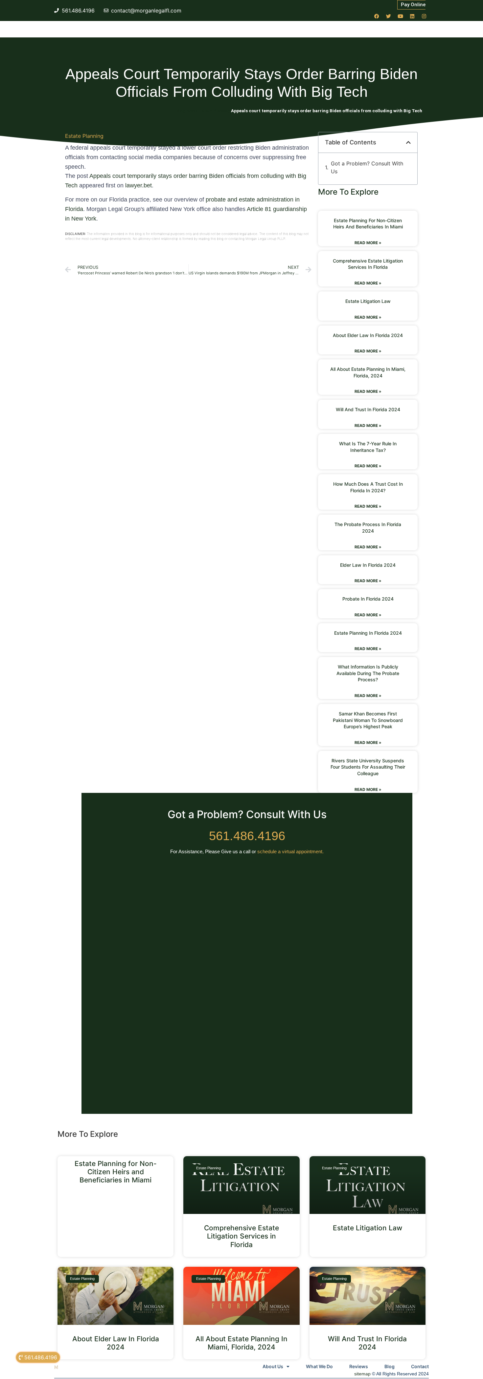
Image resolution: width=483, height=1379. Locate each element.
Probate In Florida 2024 (368, 599)
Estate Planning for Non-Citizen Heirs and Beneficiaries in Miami (116, 1171)
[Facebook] (376, 16)
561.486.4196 (247, 836)
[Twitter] (388, 16)
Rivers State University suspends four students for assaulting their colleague (368, 767)
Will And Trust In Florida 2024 (368, 409)
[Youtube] (400, 16)
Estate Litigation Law (368, 301)
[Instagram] (424, 16)
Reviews (358, 1366)
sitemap (362, 1373)
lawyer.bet (138, 185)
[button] (408, 142)
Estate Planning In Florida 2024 (368, 633)
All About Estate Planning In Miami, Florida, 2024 (242, 1343)
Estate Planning (84, 136)
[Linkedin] (412, 16)
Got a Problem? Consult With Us (367, 167)
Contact (420, 1366)
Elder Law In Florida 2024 (368, 565)
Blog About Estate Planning (203, 110)
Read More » (368, 242)
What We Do (319, 1366)
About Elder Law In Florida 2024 (368, 335)
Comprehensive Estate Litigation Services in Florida (241, 1236)
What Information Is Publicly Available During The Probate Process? (367, 673)
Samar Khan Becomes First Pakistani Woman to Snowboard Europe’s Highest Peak (368, 720)
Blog (389, 1366)
